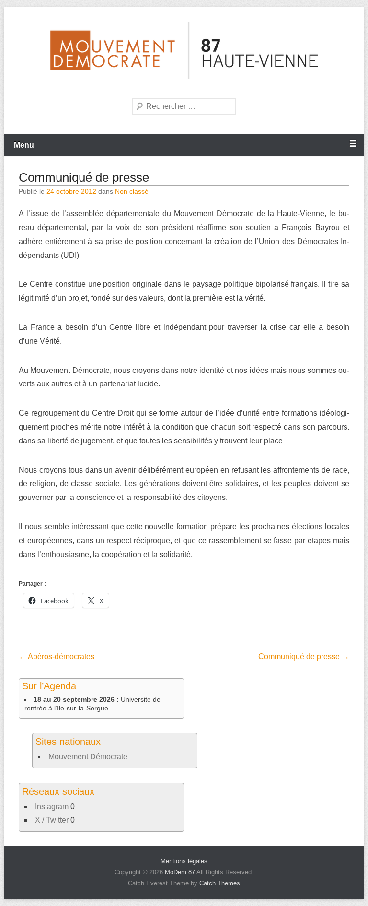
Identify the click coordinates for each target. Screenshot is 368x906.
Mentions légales (184, 861)
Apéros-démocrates (56, 656)
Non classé (132, 191)
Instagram (52, 806)
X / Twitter (52, 820)
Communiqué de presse (84, 177)
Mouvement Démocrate (87, 757)
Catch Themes (219, 883)
